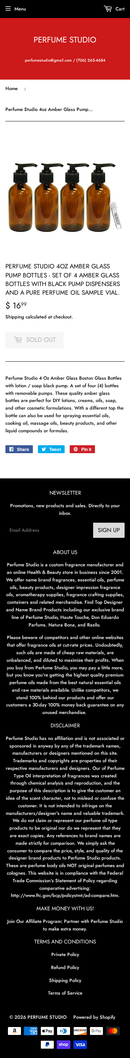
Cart (119, 8)
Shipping (14, 316)
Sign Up (109, 530)
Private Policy (65, 954)
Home (11, 88)
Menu (20, 8)
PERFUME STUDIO (65, 39)
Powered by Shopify (94, 1017)
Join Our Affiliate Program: (34, 921)
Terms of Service (65, 993)
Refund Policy (65, 967)
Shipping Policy (65, 980)
